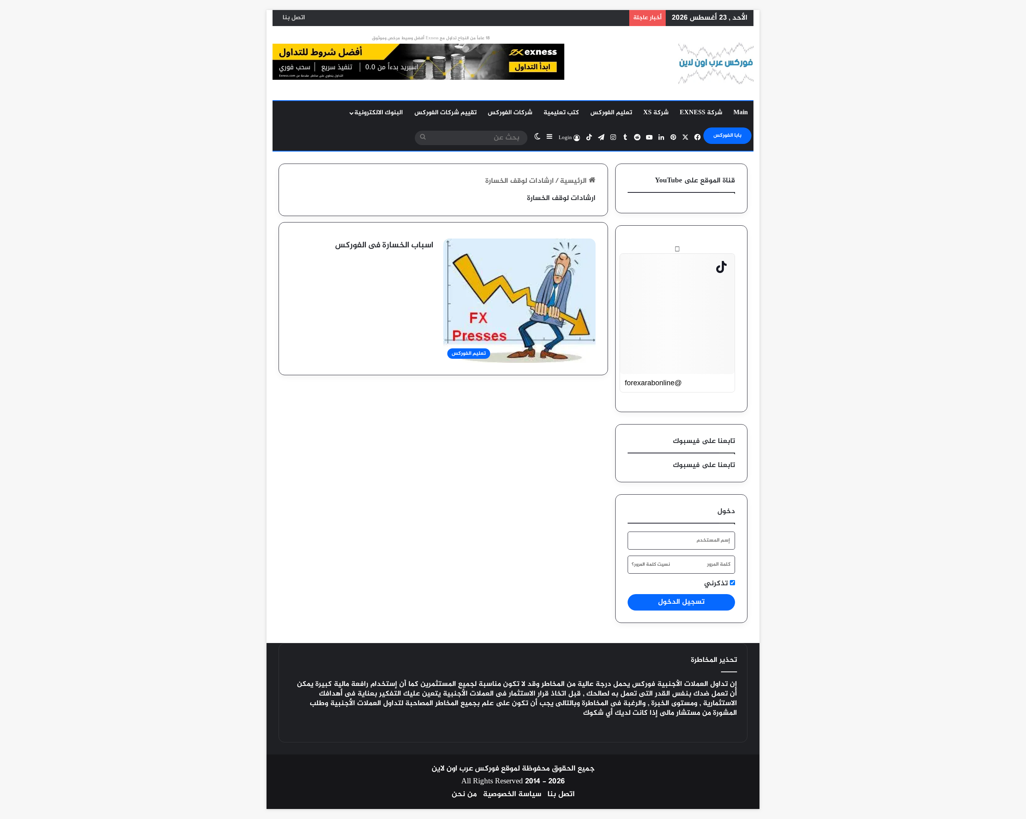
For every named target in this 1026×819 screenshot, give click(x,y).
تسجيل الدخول (681, 602)
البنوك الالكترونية (378, 112)
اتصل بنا (294, 17)
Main (740, 112)
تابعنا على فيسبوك (704, 465)
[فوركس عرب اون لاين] (715, 63)
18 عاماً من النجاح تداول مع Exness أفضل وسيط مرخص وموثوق (431, 38)
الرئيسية (574, 181)
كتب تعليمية (561, 112)
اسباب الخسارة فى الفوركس (384, 246)
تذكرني (717, 584)
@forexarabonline (653, 383)
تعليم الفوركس (611, 112)
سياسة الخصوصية (512, 794)
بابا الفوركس (727, 135)
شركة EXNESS (701, 112)
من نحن (464, 794)
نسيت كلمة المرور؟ (651, 564)
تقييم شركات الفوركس (445, 112)
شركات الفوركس (510, 112)
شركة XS (656, 112)
